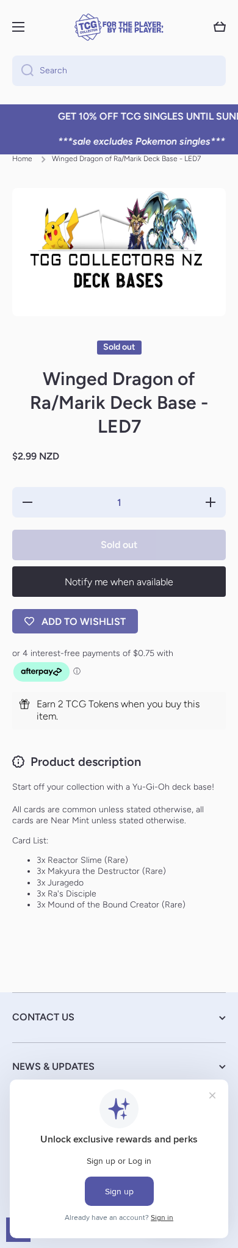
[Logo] (119, 27)
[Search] (23, 71)
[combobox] (119, 71)
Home (22, 158)
